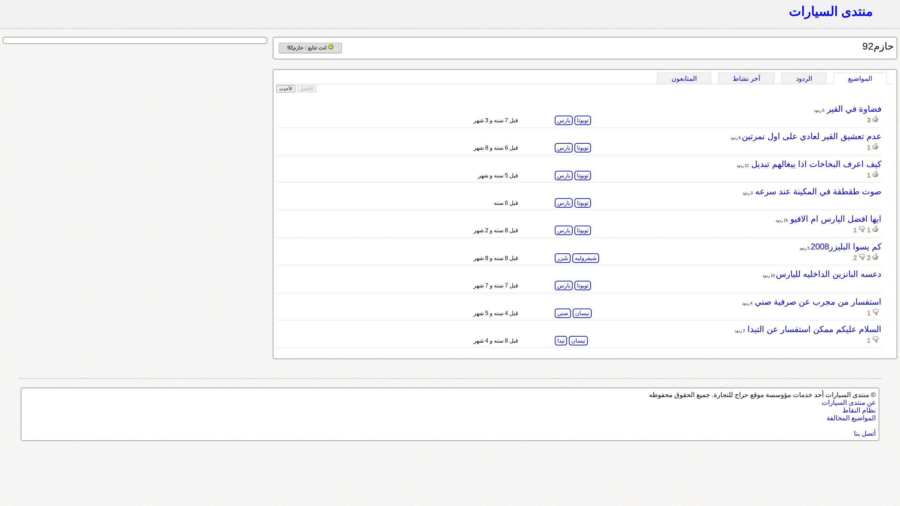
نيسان (582, 313)
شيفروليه (586, 258)
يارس (563, 120)
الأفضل (306, 88)
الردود (804, 78)
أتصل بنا (865, 433)
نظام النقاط (859, 410)
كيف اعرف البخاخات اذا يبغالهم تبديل (815, 164)
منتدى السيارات (831, 11)
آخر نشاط (746, 78)
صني (562, 313)
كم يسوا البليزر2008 (846, 246)
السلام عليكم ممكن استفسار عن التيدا (813, 329)
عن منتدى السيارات (849, 402)
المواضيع (860, 78)
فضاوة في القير (852, 108)
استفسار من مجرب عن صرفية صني (816, 301)
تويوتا (583, 120)
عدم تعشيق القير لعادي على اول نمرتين (811, 136)
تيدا (561, 341)
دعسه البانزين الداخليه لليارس (828, 274)
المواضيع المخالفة (851, 418)
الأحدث (285, 88)
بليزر (562, 258)
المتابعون (684, 78)
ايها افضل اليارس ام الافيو (834, 218)
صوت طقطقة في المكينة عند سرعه (817, 191)
